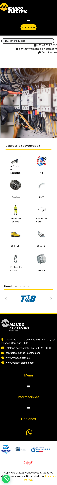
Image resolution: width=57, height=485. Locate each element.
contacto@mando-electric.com (23, 353)
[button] (28, 19)
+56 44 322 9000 (41, 348)
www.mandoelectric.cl (18, 357)
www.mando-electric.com (20, 362)
